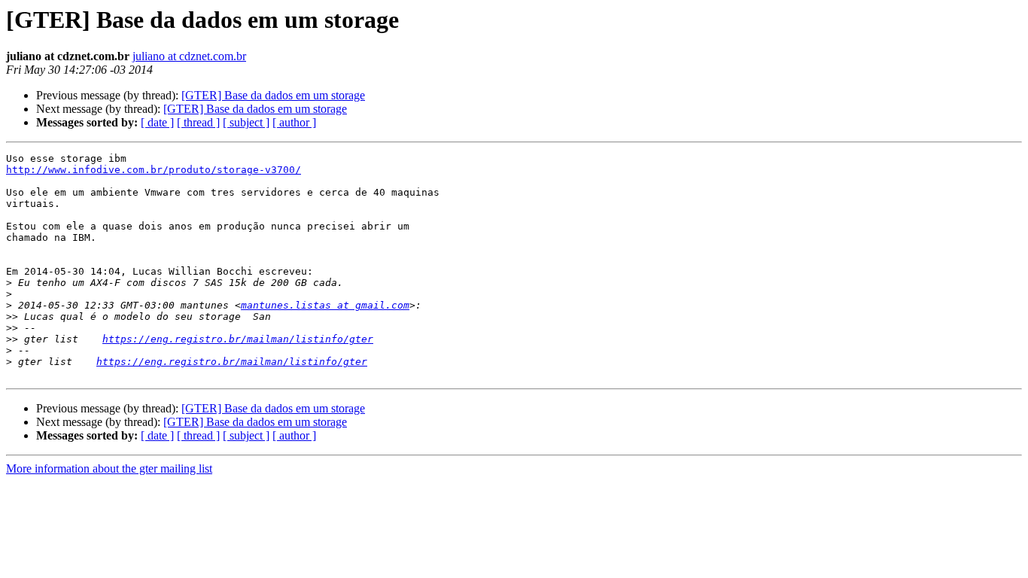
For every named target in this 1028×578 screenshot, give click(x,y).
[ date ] (157, 122)
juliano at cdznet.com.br (189, 56)
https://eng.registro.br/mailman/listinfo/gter (237, 339)
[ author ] (294, 122)
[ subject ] (246, 122)
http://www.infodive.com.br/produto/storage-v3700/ (153, 169)
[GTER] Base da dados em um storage (273, 95)
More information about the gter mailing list (109, 468)
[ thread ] (198, 122)
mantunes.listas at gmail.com (325, 305)
